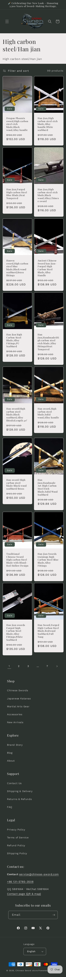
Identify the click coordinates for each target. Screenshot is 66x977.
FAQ (9, 807)
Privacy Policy (16, 829)
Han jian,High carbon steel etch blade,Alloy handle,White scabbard (48, 124)
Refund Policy (16, 845)
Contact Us (14, 783)
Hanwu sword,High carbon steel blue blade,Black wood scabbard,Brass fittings (17, 268)
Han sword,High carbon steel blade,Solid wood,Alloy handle (48, 413)
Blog (9, 752)
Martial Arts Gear (18, 706)
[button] (7, 21)
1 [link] (9, 666)
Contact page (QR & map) (24, 893)
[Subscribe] (54, 915)
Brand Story (15, 744)
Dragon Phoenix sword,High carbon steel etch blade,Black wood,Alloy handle (17, 124)
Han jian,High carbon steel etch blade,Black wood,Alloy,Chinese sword (48, 195)
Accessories (14, 714)
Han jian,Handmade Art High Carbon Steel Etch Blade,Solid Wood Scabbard (48, 487)
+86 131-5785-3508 (20, 881)
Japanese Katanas (19, 698)
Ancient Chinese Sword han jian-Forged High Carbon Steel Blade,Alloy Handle (47, 268)
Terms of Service (18, 837)
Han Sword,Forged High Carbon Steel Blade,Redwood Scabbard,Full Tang (48, 631)
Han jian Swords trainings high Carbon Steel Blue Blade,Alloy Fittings (48, 559)
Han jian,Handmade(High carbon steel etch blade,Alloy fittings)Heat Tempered (48, 342)
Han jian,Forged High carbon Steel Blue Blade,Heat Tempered (16, 194)
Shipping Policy (17, 853)
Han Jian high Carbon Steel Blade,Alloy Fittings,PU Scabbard (14, 340)
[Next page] (57, 666)
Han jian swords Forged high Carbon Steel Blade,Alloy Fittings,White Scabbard (15, 632)
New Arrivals (15, 722)
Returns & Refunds (19, 799)
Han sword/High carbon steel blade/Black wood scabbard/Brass (16, 484)
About (11, 760)
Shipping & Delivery (19, 791)
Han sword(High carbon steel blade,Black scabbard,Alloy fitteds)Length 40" (16, 414)
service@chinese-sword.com (39, 874)
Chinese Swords (17, 690)
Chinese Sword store (26, 970)
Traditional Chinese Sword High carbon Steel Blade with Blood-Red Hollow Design (17, 559)
